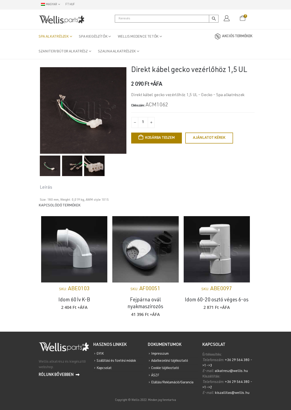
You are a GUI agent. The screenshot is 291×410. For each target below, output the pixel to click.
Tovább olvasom (242, 224)
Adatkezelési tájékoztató (169, 361)
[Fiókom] (226, 18)
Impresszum (160, 353)
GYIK (100, 353)
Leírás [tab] (46, 187)
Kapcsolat (104, 368)
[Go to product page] (74, 249)
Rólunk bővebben (57, 375)
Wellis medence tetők (138, 37)
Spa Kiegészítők (93, 37)
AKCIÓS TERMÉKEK (237, 36)
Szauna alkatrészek (117, 52)
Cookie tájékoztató (165, 368)
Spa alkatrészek (54, 37)
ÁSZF (155, 375)
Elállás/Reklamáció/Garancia (172, 382)
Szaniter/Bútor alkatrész (63, 52)
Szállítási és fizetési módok (116, 361)
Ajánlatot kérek (209, 138)
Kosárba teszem (160, 138)
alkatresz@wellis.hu (231, 371)
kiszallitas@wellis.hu (232, 393)
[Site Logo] (61, 19)
